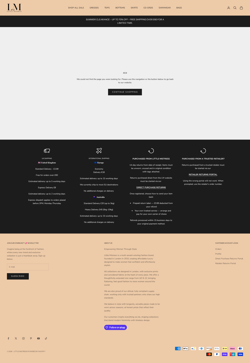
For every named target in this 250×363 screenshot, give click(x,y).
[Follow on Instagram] (23, 338)
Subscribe (18, 276)
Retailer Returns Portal (225, 263)
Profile (218, 253)
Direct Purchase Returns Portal (229, 258)
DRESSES (94, 7)
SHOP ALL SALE (76, 7)
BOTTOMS (120, 7)
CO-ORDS (148, 7)
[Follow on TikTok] (46, 338)
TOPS (107, 7)
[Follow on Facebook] (8, 338)
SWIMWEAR (165, 7)
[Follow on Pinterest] (31, 338)
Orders (218, 249)
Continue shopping (125, 92)
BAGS (179, 7)
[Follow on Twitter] (15, 338)
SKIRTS (134, 7)
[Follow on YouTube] (38, 338)
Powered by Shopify (36, 351)
